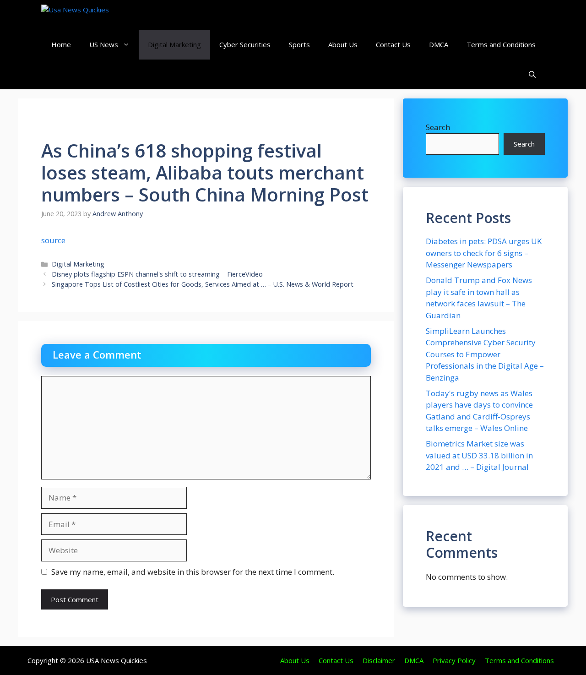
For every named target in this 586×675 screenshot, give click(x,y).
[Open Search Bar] (532, 74)
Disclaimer (379, 660)
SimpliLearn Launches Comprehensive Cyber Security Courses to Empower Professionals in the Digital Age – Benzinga (485, 354)
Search (438, 127)
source (53, 240)
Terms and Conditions (501, 44)
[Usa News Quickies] (92, 15)
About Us (343, 44)
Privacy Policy (454, 660)
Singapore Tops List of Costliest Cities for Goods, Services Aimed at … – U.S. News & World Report (202, 284)
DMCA (438, 44)
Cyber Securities (245, 44)
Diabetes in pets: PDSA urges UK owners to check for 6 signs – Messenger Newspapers (484, 253)
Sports (299, 44)
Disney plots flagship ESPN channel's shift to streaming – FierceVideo (157, 274)
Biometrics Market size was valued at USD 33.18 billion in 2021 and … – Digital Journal (479, 455)
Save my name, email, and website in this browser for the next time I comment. (192, 571)
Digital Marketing (174, 44)
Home (61, 44)
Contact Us (393, 44)
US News (103, 44)
